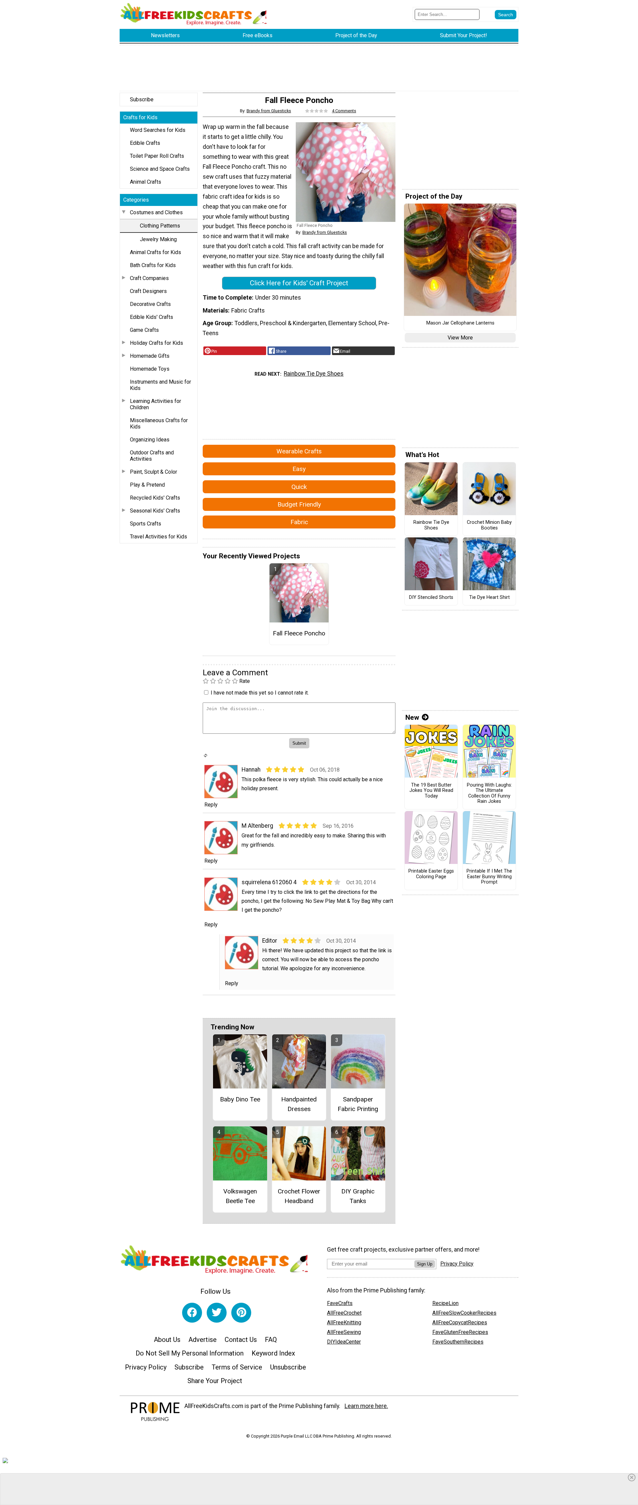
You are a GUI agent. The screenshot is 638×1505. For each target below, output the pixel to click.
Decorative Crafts (150, 304)
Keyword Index (273, 1353)
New (412, 717)
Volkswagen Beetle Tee (240, 1196)
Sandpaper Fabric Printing (358, 1104)
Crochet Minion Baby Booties (489, 525)
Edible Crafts (145, 143)
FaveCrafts (340, 1303)
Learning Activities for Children (155, 404)
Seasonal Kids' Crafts (155, 511)
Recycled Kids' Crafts (155, 498)
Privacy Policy (145, 1367)
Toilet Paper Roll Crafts (157, 156)
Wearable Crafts (299, 451)
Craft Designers (148, 291)
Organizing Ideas (149, 439)
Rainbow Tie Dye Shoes (314, 373)
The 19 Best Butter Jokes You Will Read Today (431, 791)
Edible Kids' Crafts (151, 317)
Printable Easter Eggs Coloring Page (431, 874)
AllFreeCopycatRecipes (459, 1322)
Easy (299, 469)
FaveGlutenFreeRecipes (460, 1332)
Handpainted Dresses (299, 1104)
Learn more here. (366, 1406)
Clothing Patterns (160, 226)
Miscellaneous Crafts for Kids (159, 423)
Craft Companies (149, 278)
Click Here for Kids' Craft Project (299, 283)
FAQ (271, 1340)
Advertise (202, 1340)
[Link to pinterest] (241, 1313)
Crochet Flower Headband (299, 1196)
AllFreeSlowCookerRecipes (464, 1313)
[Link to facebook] (192, 1313)
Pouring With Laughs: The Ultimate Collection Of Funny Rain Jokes (489, 793)
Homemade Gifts (149, 356)
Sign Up (424, 1264)
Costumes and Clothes (156, 212)
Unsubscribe (288, 1367)
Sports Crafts (145, 523)
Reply (211, 804)
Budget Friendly (299, 504)
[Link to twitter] (217, 1313)
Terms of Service (237, 1367)
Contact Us (241, 1340)
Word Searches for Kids (157, 130)
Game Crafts (144, 330)
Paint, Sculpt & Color (153, 472)
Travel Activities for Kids (158, 536)
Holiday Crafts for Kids (156, 343)
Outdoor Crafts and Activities (152, 455)
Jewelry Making (158, 239)
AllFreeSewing (344, 1332)
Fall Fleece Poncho (299, 633)
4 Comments (344, 110)
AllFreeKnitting (344, 1322)
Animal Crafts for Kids (155, 252)
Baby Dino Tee (240, 1099)
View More (460, 337)
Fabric (299, 522)
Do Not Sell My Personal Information (190, 1353)
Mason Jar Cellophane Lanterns (460, 323)
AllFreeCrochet (344, 1313)
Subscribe (142, 99)
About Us (167, 1340)
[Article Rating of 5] (316, 110)
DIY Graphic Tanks (357, 1196)
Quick (299, 487)
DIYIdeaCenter (344, 1342)
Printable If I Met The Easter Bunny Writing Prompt (489, 877)
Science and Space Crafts (160, 169)
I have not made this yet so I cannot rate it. (260, 693)
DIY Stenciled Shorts (431, 597)
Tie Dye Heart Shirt (489, 597)
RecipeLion (445, 1303)
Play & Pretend (147, 485)
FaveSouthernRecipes (457, 1342)
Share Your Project (214, 1381)
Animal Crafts (145, 182)
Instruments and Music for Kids (160, 385)
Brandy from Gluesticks (269, 110)
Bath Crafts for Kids (153, 265)
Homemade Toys (149, 369)
